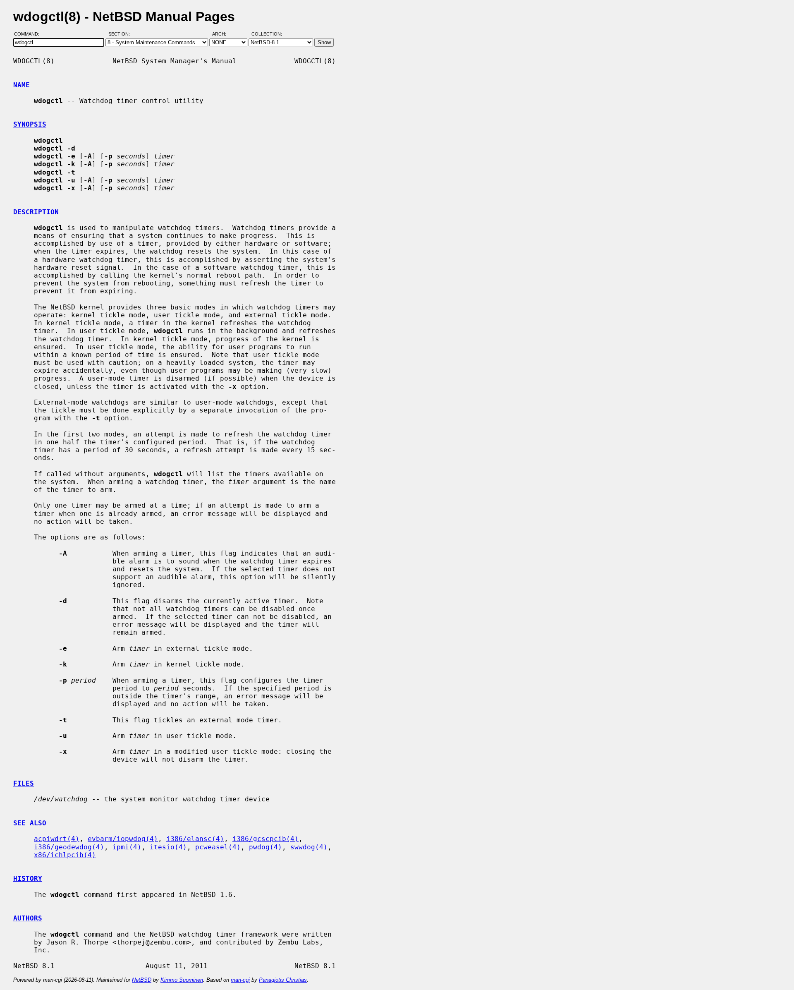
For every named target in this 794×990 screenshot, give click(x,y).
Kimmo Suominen (181, 980)
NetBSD (141, 980)
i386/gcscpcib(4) (265, 839)
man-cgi (240, 980)
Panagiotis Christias (283, 980)
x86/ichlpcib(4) (65, 855)
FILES (23, 783)
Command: (29, 34)
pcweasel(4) (218, 847)
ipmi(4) (126, 847)
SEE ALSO (29, 823)
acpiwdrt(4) (56, 839)
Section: (121, 34)
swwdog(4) (309, 847)
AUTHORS (27, 918)
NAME (21, 85)
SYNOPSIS (29, 124)
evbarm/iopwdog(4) (123, 839)
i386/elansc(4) (195, 839)
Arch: (223, 34)
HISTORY (27, 878)
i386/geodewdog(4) (69, 847)
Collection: (266, 34)
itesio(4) (168, 847)
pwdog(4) (265, 847)
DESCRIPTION (36, 212)
